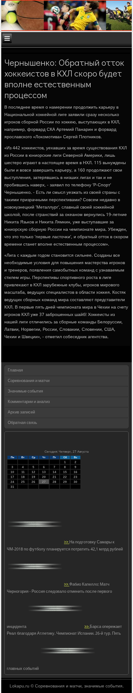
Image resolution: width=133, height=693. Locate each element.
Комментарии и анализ (29, 401)
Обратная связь (22, 422)
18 (23, 477)
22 (65, 477)
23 (75, 477)
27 (44, 481)
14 (54, 472)
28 (54, 481)
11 (23, 472)
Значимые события (25, 391)
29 (65, 481)
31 (12, 486)
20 (44, 477)
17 (12, 477)
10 (12, 472)
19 (33, 477)
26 (33, 481)
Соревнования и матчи (28, 380)
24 (12, 481)
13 (44, 472)
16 (75, 472)
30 (75, 481)
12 (33, 472)
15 (65, 472)
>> (66, 542)
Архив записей (21, 412)
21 (54, 477)
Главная (15, 370)
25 (23, 481)
